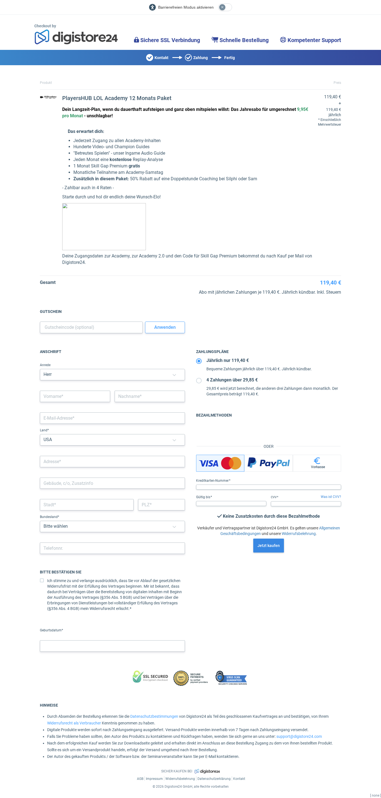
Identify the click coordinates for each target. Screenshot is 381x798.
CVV (274, 497)
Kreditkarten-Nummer (213, 481)
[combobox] (112, 461)
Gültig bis (203, 497)
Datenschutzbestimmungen (154, 716)
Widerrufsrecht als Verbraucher (74, 723)
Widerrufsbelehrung (299, 533)
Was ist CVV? (331, 497)
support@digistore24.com (299, 736)
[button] (174, 374)
